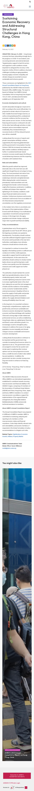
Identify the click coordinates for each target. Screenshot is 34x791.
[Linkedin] (10, 46)
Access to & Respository (13, 787)
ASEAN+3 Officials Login (11, 783)
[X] (8, 46)
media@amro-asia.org (9, 448)
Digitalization (17, 434)
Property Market (18, 436)
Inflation (10, 436)
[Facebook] (6, 46)
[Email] (12, 46)
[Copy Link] (3, 46)
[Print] (14, 46)
